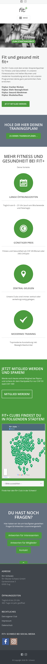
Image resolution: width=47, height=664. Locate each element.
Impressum (6, 621)
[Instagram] (25, 1)
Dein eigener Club (9, 616)
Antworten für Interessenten (23, 535)
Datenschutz (7, 625)
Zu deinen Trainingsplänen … (23, 136)
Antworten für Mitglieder (23, 542)
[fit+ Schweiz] (23, 9)
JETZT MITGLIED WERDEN (15, 104)
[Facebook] (21, 1)
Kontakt (23, 550)
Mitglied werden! (17, 394)
